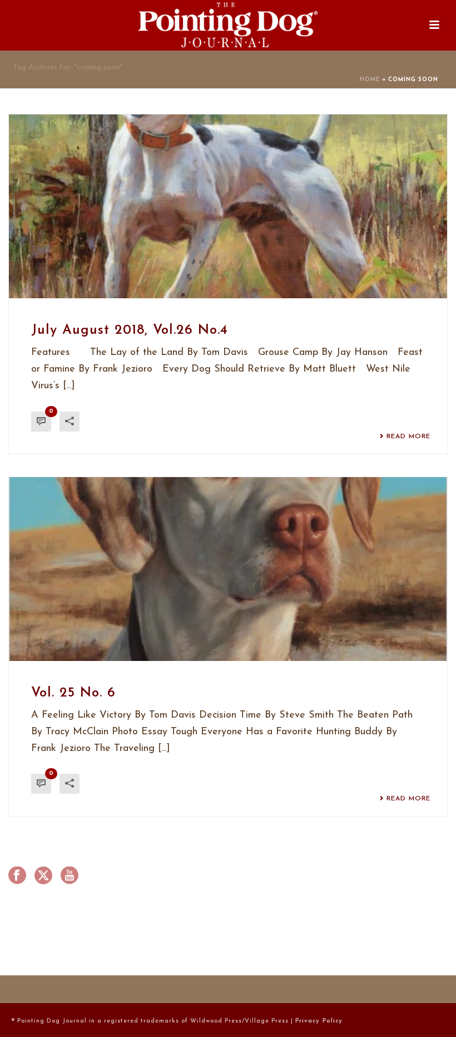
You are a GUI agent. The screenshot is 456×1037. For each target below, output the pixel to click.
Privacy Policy (319, 1021)
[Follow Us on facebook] (17, 876)
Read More (408, 436)
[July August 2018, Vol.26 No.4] (228, 206)
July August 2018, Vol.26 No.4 (129, 330)
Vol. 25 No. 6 (73, 693)
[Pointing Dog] (228, 25)
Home (370, 80)
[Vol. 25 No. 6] (228, 569)
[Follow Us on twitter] (43, 876)
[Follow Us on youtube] (69, 876)
